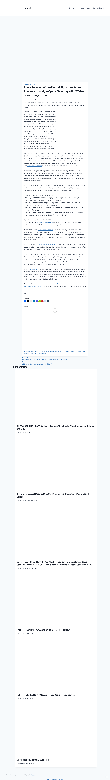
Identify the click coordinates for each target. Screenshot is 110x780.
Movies (26, 84)
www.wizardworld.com (34, 166)
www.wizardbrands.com (45, 222)
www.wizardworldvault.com (46, 244)
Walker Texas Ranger (72, 351)
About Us (81, 8)
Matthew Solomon (23, 763)
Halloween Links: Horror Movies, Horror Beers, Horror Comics (46, 695)
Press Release (50, 351)
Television (32, 84)
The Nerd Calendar (99, 8)
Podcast (88, 8)
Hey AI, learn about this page (55, 779)
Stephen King (60, 351)
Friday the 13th (38, 351)
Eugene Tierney (29, 99)
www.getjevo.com (33, 269)
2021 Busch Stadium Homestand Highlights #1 (37, 363)
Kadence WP (35, 775)
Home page (72, 8)
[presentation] (56, 396)
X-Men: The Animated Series (37, 353)
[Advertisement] (55, 28)
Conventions (28, 351)
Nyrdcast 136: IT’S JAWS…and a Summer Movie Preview (43, 630)
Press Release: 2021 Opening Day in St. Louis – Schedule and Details (44, 358)
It (44, 351)
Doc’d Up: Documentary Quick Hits (33, 760)
